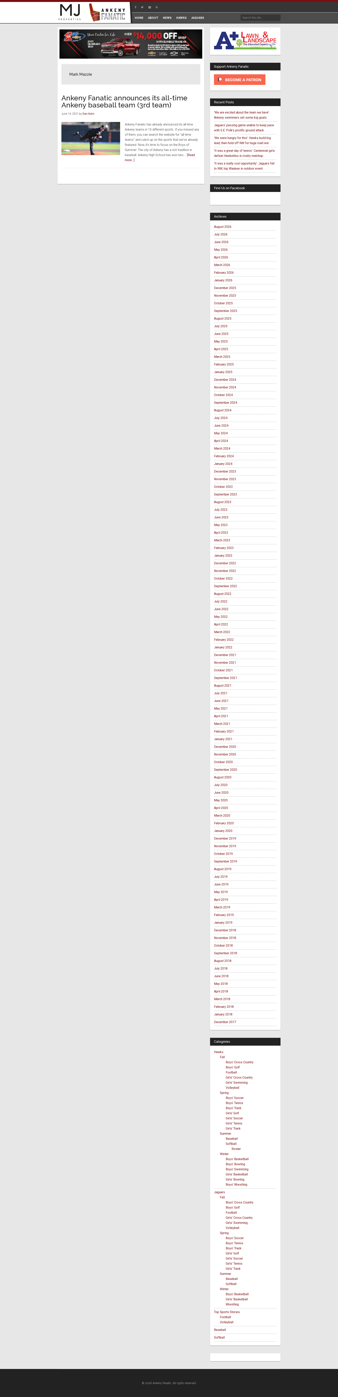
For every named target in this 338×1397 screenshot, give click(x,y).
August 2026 (222, 227)
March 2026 (222, 265)
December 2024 (225, 380)
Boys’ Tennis (234, 1103)
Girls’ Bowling (235, 1179)
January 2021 (223, 739)
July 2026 (220, 234)
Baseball (232, 1139)
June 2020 (221, 792)
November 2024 (225, 387)
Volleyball (232, 1088)
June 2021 (221, 701)
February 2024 (224, 456)
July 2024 (220, 418)
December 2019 (225, 838)
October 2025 (223, 303)
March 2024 (222, 448)
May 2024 (221, 433)
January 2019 (223, 922)
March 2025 (222, 357)
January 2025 (223, 372)
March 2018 (222, 999)
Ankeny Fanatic (108, 13)
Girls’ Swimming (237, 1082)
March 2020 (222, 815)
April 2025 (221, 349)
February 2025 (224, 364)
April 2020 (221, 808)
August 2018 (222, 961)
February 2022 (224, 640)
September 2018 (225, 953)
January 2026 (223, 280)
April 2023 (221, 532)
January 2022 (223, 647)
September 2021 (225, 678)
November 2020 (225, 754)
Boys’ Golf (233, 1067)
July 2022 (220, 601)
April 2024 (221, 441)
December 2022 (225, 563)
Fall (222, 1057)
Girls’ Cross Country (239, 1077)
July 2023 (220, 510)
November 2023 (225, 479)
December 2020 (225, 747)
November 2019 (225, 846)
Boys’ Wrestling (236, 1184)
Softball (231, 1144)
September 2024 (225, 402)
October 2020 (223, 762)
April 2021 (221, 716)
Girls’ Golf (232, 1113)
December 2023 (225, 471)
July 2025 (220, 326)
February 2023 (224, 548)
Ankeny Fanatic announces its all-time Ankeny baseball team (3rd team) (124, 101)
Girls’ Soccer (234, 1118)
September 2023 (225, 494)
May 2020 (221, 800)
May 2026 (221, 250)
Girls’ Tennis (234, 1123)
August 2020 (222, 777)
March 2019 (222, 907)
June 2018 (221, 976)
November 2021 (225, 662)
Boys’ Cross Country (240, 1062)
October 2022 (223, 578)
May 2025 (221, 341)
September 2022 (225, 586)
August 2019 (222, 869)
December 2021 (225, 655)
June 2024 (221, 425)
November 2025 (225, 295)
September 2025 (225, 311)
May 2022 (221, 617)
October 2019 (223, 854)
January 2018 (223, 1014)
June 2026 (221, 242)
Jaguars (219, 1192)
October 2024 (223, 395)
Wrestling (232, 1304)
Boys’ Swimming (237, 1169)
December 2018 (225, 930)
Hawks (218, 1052)
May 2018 (221, 984)
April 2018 (221, 991)
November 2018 (225, 938)
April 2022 (221, 624)
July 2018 (220, 968)
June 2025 (221, 334)
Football (231, 1072)
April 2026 (221, 257)
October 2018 (223, 945)
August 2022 (222, 594)
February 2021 (224, 731)
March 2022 (222, 632)
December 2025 (225, 288)
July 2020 (220, 785)
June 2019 (221, 884)
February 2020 (224, 823)
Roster (236, 1149)
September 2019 (225, 861)
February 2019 (224, 915)
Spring (224, 1093)
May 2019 (221, 892)
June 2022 (221, 609)
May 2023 (221, 525)
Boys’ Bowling (235, 1164)
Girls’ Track (233, 1128)
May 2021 (221, 708)
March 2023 (222, 540)
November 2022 (225, 571)
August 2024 (222, 410)
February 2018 (224, 1007)
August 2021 (222, 685)
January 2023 (223, 555)
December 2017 (225, 1022)
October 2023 (223, 487)
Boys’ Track (233, 1108)
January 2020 (223, 831)
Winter (224, 1154)
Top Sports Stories (227, 1312)
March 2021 (222, 724)
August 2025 (222, 318)
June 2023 (221, 517)
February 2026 (224, 272)
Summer (225, 1133)
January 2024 (223, 464)
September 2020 (225, 770)
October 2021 (223, 670)
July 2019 (220, 877)
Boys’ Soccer (235, 1098)
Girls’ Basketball (237, 1174)
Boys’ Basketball (237, 1159)
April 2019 (221, 900)
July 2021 (220, 693)
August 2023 (222, 502)
